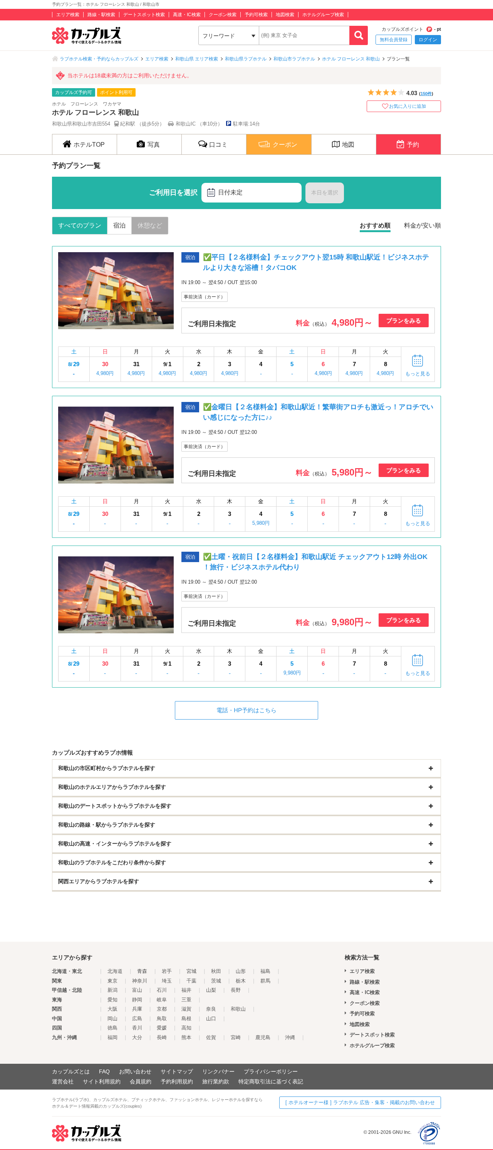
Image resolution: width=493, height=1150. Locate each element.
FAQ (104, 1071)
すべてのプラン (79, 225)
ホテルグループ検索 (323, 14)
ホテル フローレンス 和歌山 (351, 59)
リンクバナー (218, 1071)
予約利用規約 (177, 1081)
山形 (241, 971)
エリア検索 (67, 14)
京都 (162, 1009)
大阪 (112, 1009)
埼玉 (167, 981)
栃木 (241, 981)
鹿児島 (262, 1037)
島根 (186, 1018)
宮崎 (236, 1037)
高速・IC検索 (187, 14)
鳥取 (162, 1018)
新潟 (112, 990)
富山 (137, 990)
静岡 (137, 1000)
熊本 (186, 1037)
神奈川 (139, 981)
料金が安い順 (422, 225)
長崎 (162, 1037)
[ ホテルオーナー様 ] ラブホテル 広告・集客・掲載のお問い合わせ (360, 1102)
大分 (137, 1037)
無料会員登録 (393, 39)
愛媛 (162, 1028)
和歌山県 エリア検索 (196, 59)
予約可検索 (256, 14)
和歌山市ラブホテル (294, 59)
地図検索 (285, 14)
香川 (137, 1028)
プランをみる (403, 320)
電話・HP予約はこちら (246, 710)
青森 (142, 971)
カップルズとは (71, 1071)
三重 (186, 1000)
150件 (426, 93)
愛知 (112, 1000)
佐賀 (211, 1037)
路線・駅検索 (101, 14)
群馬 (265, 981)
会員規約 (140, 1081)
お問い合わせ (135, 1071)
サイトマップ (177, 1071)
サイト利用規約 (102, 1081)
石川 (162, 990)
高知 (186, 1028)
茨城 (216, 981)
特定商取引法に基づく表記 (270, 1081)
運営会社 (63, 1081)
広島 (137, 1018)
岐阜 (162, 1000)
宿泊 (119, 225)
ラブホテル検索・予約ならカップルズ (99, 59)
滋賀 (186, 1009)
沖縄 (290, 1037)
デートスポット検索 (144, 14)
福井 (186, 990)
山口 (211, 1018)
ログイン (428, 39)
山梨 (211, 990)
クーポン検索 (222, 14)
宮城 (191, 971)
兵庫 (137, 1009)
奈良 (211, 1009)
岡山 (112, 1018)
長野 (236, 990)
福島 (265, 971)
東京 (112, 981)
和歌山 (238, 1009)
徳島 (112, 1028)
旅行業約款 (215, 1081)
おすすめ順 (375, 225)
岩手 (167, 971)
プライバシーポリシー (271, 1071)
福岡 (112, 1037)
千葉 (191, 981)
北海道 (114, 971)
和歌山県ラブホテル (246, 59)
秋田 (216, 971)
